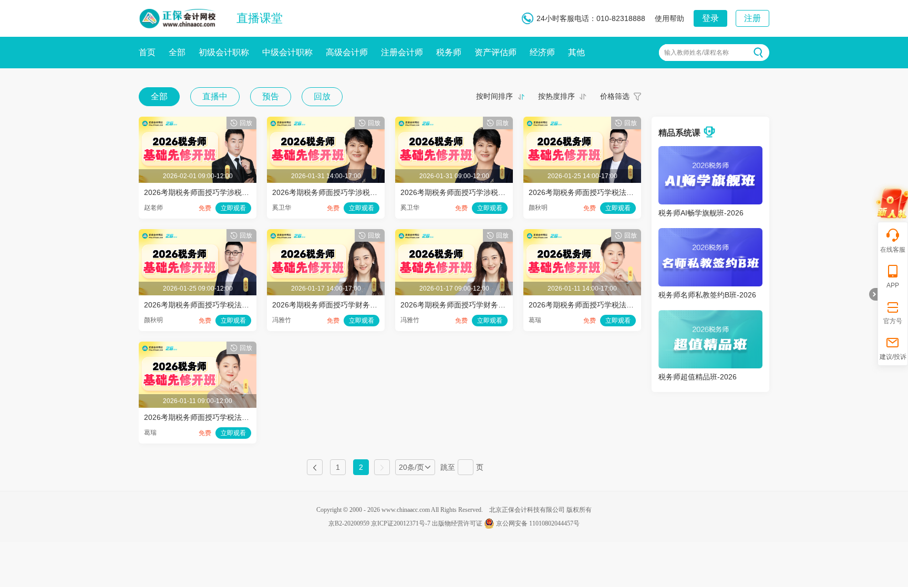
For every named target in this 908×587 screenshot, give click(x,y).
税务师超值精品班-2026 (697, 377)
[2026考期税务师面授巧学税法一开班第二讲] (582, 234)
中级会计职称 (287, 52)
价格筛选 (615, 96)
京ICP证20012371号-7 (400, 523)
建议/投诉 (893, 357)
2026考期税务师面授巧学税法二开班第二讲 (599, 192)
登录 (710, 18)
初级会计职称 (224, 52)
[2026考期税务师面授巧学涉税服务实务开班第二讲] (326, 122)
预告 (270, 96)
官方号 (892, 321)
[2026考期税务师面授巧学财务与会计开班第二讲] (326, 234)
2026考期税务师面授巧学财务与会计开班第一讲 (478, 305)
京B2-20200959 (348, 523)
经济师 (542, 52)
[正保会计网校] (178, 16)
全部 (177, 52)
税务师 (448, 52)
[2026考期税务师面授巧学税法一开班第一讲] (197, 347)
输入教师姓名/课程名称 (696, 52)
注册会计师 (402, 52)
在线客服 (892, 249)
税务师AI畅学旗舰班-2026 (701, 213)
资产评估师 (495, 52)
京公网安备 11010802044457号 (538, 523)
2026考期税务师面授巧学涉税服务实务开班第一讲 (482, 192)
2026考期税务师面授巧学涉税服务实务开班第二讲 (354, 192)
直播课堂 (259, 18)
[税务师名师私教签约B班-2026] (710, 233)
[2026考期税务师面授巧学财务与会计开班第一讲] (454, 234)
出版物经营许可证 (457, 523)
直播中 (215, 96)
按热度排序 (556, 96)
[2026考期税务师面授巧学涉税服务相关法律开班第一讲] (197, 122)
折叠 (873, 294)
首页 (147, 52)
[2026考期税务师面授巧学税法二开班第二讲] (582, 122)
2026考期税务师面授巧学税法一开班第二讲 (599, 305)
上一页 (315, 467)
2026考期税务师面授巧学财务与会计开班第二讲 (350, 305)
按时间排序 (494, 96)
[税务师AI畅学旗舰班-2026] (710, 151)
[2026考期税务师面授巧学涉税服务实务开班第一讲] (454, 122)
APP (892, 285)
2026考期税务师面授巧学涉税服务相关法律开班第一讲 (233, 192)
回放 (322, 96)
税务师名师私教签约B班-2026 (707, 295)
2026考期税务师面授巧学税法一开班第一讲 (215, 417)
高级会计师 (347, 52)
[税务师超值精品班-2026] (710, 315)
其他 (576, 52)
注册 (752, 18)
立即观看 (233, 208)
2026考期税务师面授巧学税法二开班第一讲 (215, 305)
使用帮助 (669, 18)
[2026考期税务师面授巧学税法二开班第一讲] (197, 234)
